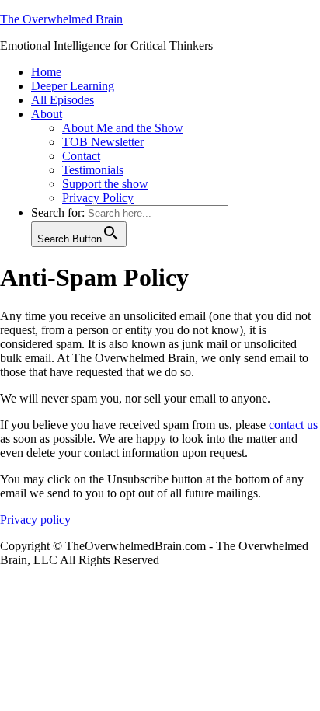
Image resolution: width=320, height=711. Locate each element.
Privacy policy (35, 519)
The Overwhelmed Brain (61, 19)
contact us (293, 424)
